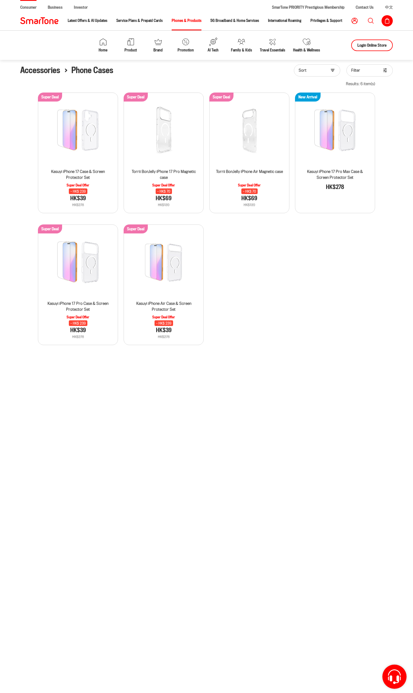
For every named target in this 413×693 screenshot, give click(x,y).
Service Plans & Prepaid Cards (139, 21)
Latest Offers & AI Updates (87, 21)
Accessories (40, 70)
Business (55, 7)
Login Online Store (372, 45)
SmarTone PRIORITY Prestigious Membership (308, 7)
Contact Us (365, 7)
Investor (81, 7)
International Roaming (284, 21)
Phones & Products (186, 21)
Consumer (28, 7)
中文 (389, 7)
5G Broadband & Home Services (234, 21)
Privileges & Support (326, 21)
